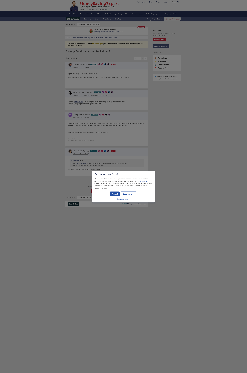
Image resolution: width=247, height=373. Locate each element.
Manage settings (122, 199)
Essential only (128, 194)
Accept (115, 194)
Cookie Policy (142, 181)
